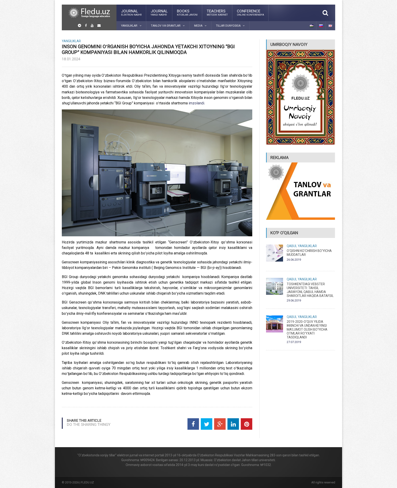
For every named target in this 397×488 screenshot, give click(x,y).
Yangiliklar (71, 41)
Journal (131, 12)
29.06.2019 (294, 300)
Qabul (292, 246)
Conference (250, 12)
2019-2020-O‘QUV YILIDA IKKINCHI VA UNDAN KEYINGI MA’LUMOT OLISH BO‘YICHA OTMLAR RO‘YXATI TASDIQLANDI (307, 329)
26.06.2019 (294, 259)
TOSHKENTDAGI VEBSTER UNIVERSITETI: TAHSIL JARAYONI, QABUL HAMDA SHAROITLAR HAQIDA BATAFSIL (310, 289)
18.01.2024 (71, 59)
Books (187, 12)
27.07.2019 (294, 342)
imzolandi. (197, 103)
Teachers (217, 12)
